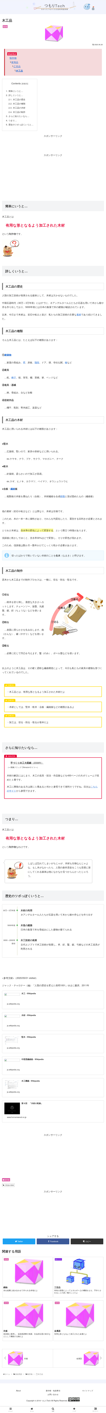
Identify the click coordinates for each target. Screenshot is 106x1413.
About (18, 1390)
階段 (37, 362)
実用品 (14, 62)
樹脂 (62, 496)
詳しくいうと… (16, 95)
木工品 (19, 70)
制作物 (13, 58)
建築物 (7, 355)
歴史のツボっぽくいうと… (21, 124)
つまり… (13, 120)
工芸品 (17, 66)
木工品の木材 (19, 107)
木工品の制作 (19, 111)
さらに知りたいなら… (19, 116)
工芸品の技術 (9, 1185)
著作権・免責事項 (53, 1390)
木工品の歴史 (19, 99)
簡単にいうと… (16, 90)
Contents (16, 83)
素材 (79, 314)
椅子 (13, 377)
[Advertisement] (53, 144)
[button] (98, 692)
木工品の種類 (19, 103)
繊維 (12, 488)
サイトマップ (87, 1390)
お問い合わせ (53, 1394)
